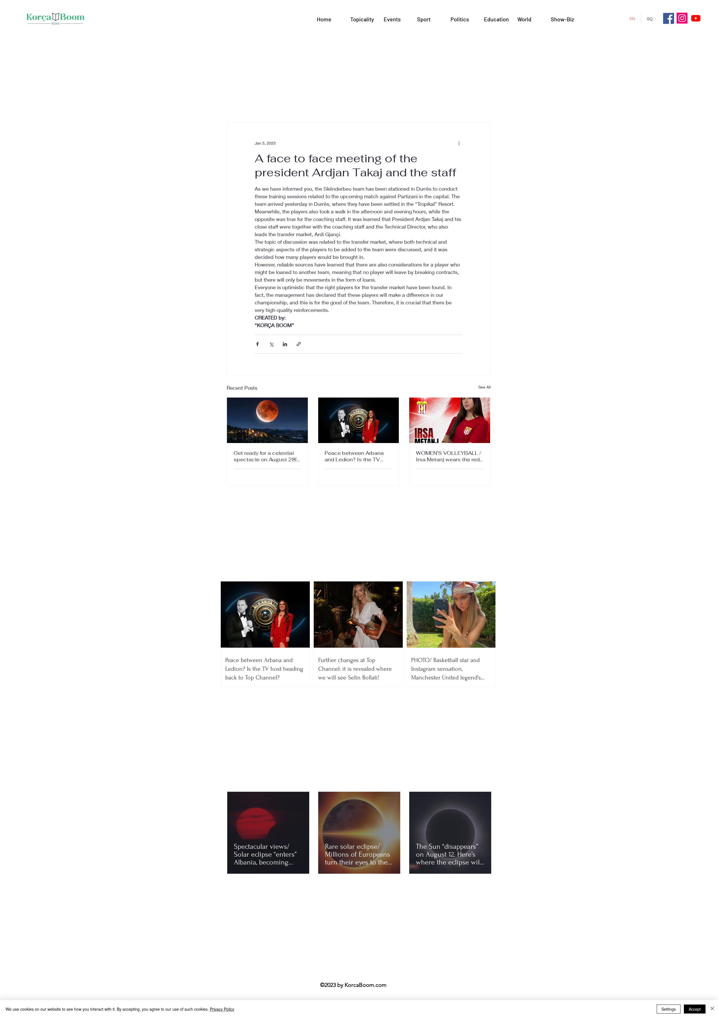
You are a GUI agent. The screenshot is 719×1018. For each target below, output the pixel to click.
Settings (668, 1009)
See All (484, 387)
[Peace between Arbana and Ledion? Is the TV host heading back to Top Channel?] (358, 420)
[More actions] (459, 143)
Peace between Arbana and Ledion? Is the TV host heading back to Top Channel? (357, 456)
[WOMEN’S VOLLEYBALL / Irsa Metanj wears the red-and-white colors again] (449, 420)
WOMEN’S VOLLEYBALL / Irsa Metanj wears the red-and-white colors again (449, 456)
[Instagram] (682, 18)
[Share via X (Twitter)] (271, 344)
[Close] (712, 1009)
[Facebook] (668, 18)
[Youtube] (695, 18)
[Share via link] (298, 344)
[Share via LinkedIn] (285, 344)
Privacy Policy (222, 1009)
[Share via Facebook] (257, 344)
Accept (695, 1009)
